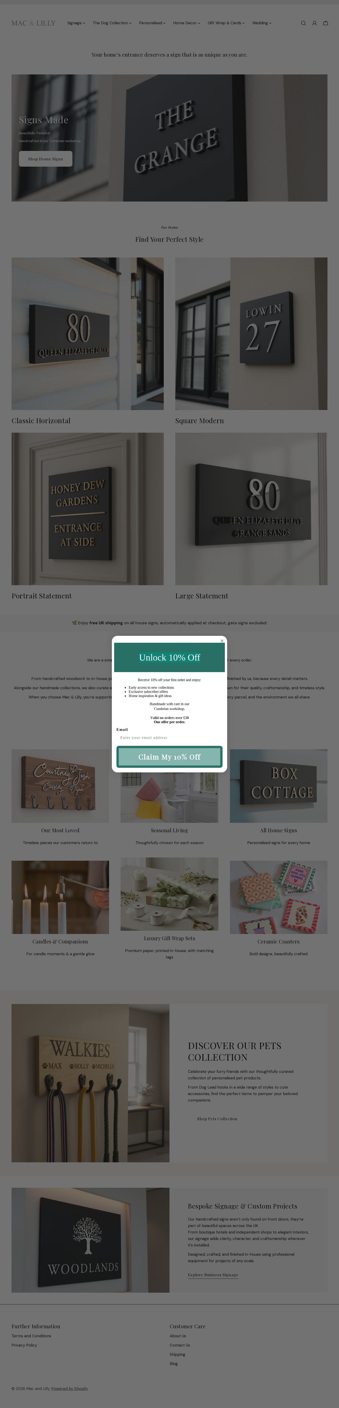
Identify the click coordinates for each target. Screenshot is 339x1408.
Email (122, 730)
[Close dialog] (222, 641)
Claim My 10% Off (169, 756)
